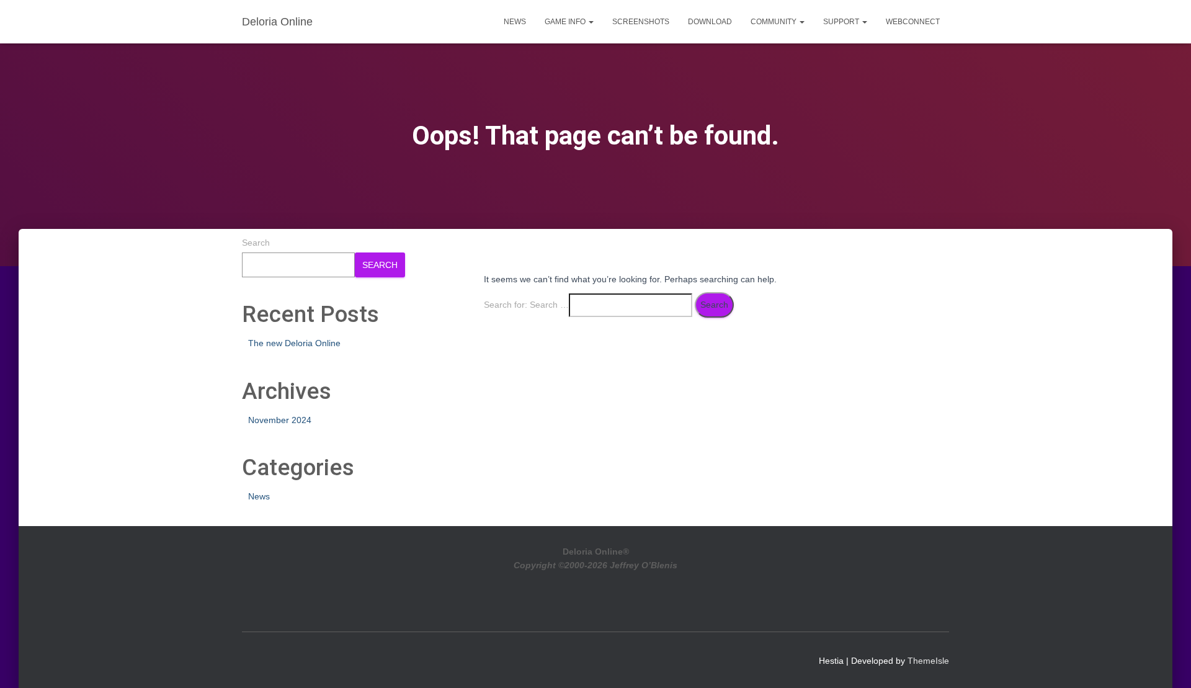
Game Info (566, 21)
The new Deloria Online (294, 343)
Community (774, 21)
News (515, 21)
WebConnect (913, 21)
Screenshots (640, 21)
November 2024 (279, 420)
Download (710, 21)
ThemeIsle (928, 661)
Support (842, 21)
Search (256, 243)
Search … (549, 305)
